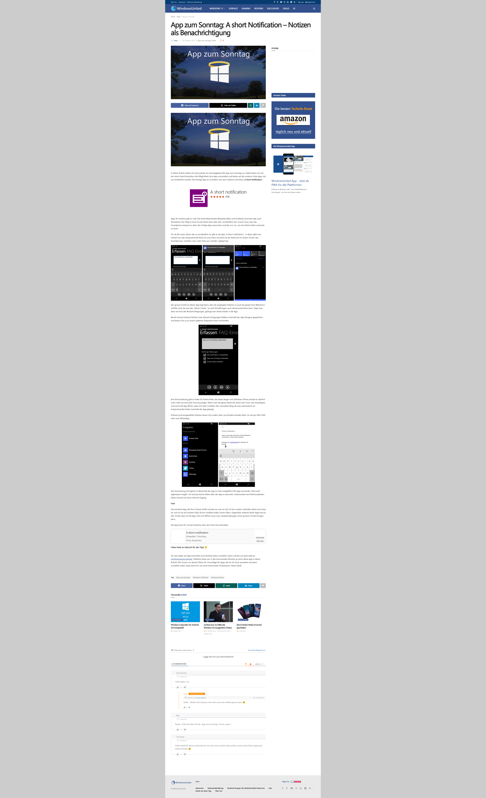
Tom (175, 40)
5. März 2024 (176, 631)
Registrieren (311, 2)
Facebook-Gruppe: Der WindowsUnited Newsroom (246, 788)
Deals (286, 8)
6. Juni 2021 (242, 631)
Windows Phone (217, 577)
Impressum (182, 2)
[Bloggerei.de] (296, 781)
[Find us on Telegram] (291, 2)
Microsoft (177, 620)
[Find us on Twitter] (277, 2)
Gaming (246, 8)
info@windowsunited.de (181, 559)
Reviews (258, 8)
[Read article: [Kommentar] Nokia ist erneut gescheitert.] (251, 611)
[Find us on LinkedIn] (288, 2)
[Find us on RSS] (294, 2)
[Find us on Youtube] (281, 2)
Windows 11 (216, 8)
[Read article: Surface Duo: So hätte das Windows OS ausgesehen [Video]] (218, 611)
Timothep (201, 536)
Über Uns (174, 2)
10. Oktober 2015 (188, 40)
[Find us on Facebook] (274, 2)
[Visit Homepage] (187, 8)
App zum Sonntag (188, 17)
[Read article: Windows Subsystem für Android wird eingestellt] (185, 611)
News (214, 40)
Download (260, 537)
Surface (233, 8)
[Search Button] (314, 8)
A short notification (197, 532)
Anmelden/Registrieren (256, 650)
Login (302, 2)
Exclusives (273, 8)
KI (294, 8)
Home (173, 17)
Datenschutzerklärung (194, 2)
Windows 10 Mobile (200, 577)
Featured (210, 620)
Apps (178, 17)
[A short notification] (178, 536)
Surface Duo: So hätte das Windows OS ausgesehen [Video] (218, 626)
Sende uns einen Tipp (203, 791)
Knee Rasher (201, 698)
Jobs (270, 788)
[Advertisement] (293, 72)
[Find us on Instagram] (284, 2)
